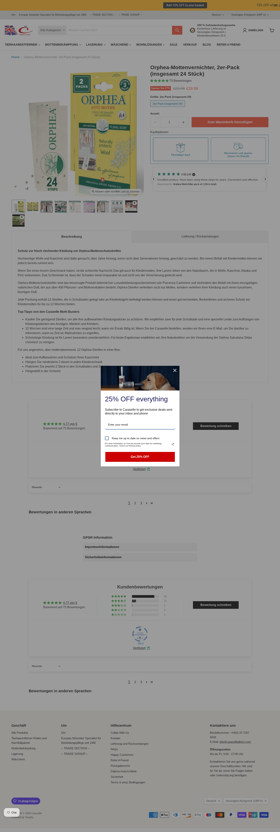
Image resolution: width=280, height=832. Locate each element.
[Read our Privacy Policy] (173, 444)
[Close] (174, 370)
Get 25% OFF (140, 456)
